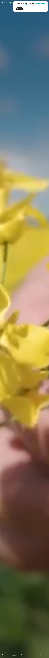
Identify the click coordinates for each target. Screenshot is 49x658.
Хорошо (19, 8)
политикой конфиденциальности (29, 4)
